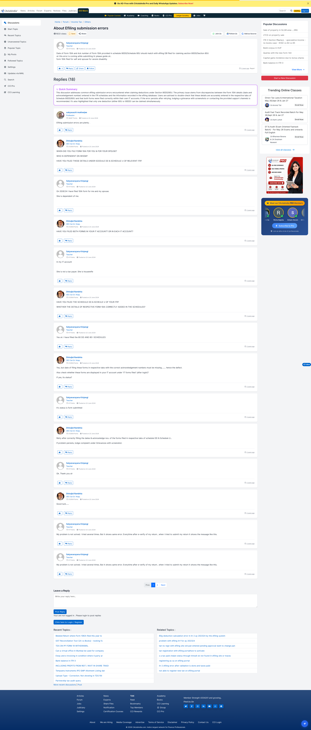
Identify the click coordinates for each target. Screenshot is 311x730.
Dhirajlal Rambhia (74, 141)
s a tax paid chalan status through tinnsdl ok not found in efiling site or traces (195, 656)
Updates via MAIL (16, 73)
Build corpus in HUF (272, 48)
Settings (12, 67)
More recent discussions (65, 684)
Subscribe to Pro (286, 226)
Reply (70, 68)
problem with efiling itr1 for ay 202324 (177, 641)
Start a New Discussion (284, 78)
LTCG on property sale (273, 35)
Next (163, 585)
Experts (107, 700)
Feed (132, 700)
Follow (91, 68)
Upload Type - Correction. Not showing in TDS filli (79, 675)
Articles (80, 696)
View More (297, 69)
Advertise (139, 722)
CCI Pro (169, 15)
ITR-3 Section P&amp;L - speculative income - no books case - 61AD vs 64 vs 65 (284, 41)
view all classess (283, 150)
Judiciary (81, 707)
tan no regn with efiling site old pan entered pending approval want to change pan (197, 646)
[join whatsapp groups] (215, 706)
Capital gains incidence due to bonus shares (283, 58)
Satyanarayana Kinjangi (77, 43)
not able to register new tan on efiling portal (179, 670)
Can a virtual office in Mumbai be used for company (80, 651)
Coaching (144, 15)
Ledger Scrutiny (182, 15)
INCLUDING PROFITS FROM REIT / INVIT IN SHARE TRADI (82, 665)
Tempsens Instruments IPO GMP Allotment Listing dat (80, 670)
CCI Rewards (136, 711)
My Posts (12, 54)
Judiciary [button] (72, 10)
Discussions (13, 23)
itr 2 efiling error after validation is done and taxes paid (184, 665)
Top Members (136, 707)
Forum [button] (39, 10)
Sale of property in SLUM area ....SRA (280, 30)
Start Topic (13, 29)
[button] (290, 11)
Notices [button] (56, 10)
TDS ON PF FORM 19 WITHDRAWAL (72, 646)
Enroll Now (299, 105)
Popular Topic (14, 48)
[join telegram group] (221, 706)
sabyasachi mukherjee (76, 112)
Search (11, 79)
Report (252, 68)
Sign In (305, 11)
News (106, 696)
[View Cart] (205, 15)
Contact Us (203, 722)
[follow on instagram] (197, 706)
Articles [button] (31, 10)
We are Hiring (106, 722)
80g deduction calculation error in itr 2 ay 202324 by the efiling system (192, 636)
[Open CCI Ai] (304, 723)
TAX (132, 696)
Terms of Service (156, 722)
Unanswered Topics (17, 41)
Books (156, 15)
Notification (109, 707)
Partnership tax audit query (68, 680)
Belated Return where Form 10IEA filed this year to (79, 636)
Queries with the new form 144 (277, 53)
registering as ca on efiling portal (174, 660)
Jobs (198, 15)
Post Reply (60, 612)
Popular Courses (114, 15)
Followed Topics (15, 60)
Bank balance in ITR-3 (66, 660)
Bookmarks (135, 703)
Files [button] (64, 10)
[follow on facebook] (192, 706)
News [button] (23, 10)
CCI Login (216, 722)
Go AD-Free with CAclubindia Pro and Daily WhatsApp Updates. (155, 3)
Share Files (108, 703)
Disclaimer (172, 722)
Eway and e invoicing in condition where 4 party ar (79, 656)
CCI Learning (14, 92)
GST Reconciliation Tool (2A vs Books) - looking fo (79, 641)
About (92, 722)
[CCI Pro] (284, 175)
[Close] (308, 3)
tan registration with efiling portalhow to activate (181, 651)
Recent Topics (14, 35)
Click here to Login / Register (68, 622)
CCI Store (83, 10)
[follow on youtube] (209, 706)
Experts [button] (47, 10)
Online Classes (285, 90)
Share (80, 68)
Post (80, 684)
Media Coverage (124, 722)
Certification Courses (113, 711)
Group (162, 707)
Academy (130, 15)
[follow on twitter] (186, 706)
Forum (79, 700)
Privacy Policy (187, 722)
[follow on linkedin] (203, 706)
